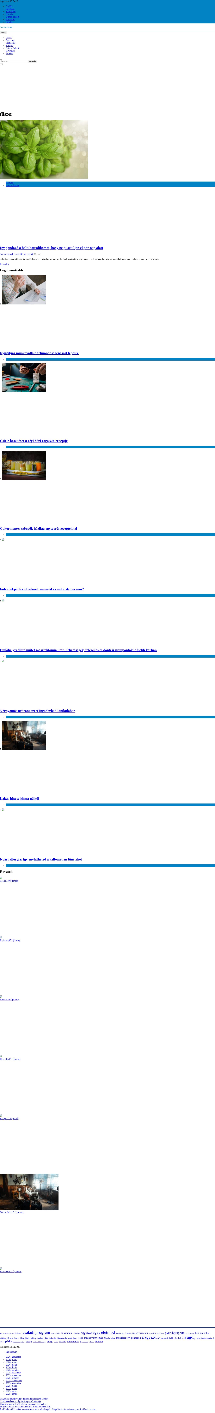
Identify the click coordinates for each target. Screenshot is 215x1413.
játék (46, 1338)
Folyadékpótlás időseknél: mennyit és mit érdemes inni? (42, 589)
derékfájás (76, 1333)
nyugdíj (189, 1337)
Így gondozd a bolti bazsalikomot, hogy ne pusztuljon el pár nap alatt (51, 248)
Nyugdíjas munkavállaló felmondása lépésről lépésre (39, 353)
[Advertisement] (107, 87)
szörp (50, 1341)
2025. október (12, 1378)
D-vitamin (66, 1333)
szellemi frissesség (39, 1342)
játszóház (40, 1338)
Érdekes (9, 22)
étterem (99, 1341)
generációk (142, 1333)
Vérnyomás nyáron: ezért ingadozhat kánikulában (37, 711)
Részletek (4, 264)
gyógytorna (190, 1333)
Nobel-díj (178, 1338)
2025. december (13, 1372)
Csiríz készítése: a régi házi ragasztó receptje (34, 441)
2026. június (11, 1362)
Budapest (18, 1333)
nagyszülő (151, 1337)
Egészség (10, 9)
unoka (56, 1342)
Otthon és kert (12, 17)
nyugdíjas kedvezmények (205, 1338)
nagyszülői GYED (167, 1338)
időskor (33, 1338)
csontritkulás (55, 1333)
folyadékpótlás (130, 1333)
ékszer (92, 1342)
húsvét (16, 1338)
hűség (27, 1338)
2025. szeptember (14, 1380)
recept (29, 1341)
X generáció (84, 1342)
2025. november (13, 1375)
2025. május (11, 1391)
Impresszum (11, 1352)
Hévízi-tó (10, 1338)
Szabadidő (11, 11)
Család (9, 6)
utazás (62, 1341)
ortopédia (6, 1341)
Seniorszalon (6, 27)
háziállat (3, 1338)
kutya (75, 1338)
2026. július (11, 1359)
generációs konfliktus (156, 1333)
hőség (22, 1338)
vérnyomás (73, 1341)
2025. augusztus (13, 1383)
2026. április (11, 1367)
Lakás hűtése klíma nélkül (19, 798)
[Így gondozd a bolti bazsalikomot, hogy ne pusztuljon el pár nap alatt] (44, 178)
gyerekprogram (175, 1332)
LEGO (81, 1338)
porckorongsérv (18, 1342)
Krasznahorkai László (64, 1338)
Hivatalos (10, 19)
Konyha (9, 14)
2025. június (11, 1388)
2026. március (12, 1370)
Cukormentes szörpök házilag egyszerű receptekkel (38, 528)
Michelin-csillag (109, 1338)
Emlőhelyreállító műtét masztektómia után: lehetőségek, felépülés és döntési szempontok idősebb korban (78, 650)
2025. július (11, 1386)
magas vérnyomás (93, 1337)
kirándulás (52, 1338)
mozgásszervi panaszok (128, 1337)
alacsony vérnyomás (7, 1333)
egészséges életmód (98, 1332)
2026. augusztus (13, 1357)
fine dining (120, 1333)
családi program (36, 1332)
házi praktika (202, 1333)
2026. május (11, 1364)
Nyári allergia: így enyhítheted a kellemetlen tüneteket (41, 859)
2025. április (11, 1393)
